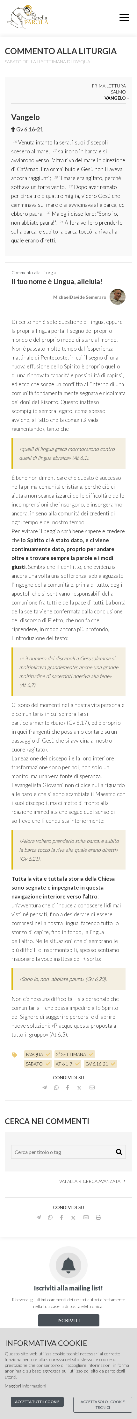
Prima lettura (109, 86)
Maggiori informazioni (25, 1385)
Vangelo (115, 98)
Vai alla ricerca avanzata (90, 1181)
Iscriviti (68, 1320)
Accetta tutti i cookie (37, 1401)
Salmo (118, 92)
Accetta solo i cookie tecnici (103, 1404)
